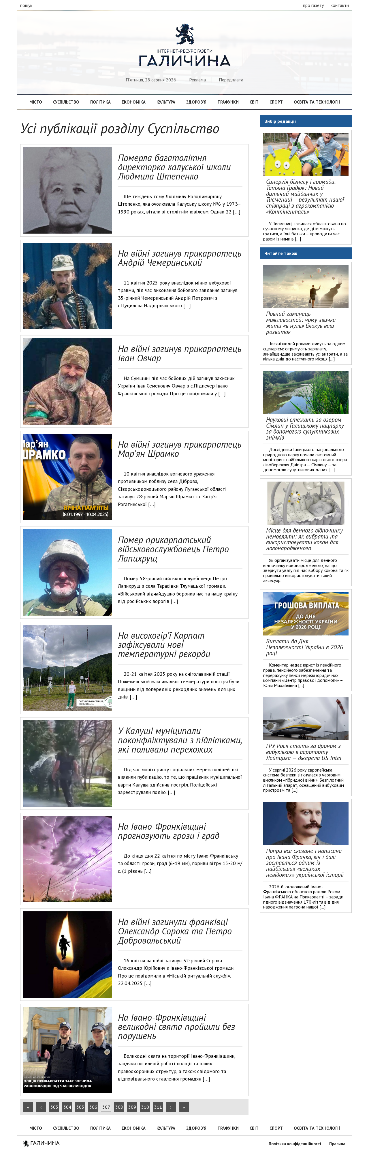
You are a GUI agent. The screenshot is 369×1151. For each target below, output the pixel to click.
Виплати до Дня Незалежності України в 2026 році (304, 647)
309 (132, 1107)
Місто (35, 102)
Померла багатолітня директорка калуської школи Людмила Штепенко (174, 167)
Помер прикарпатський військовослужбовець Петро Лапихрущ (173, 549)
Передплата (231, 80)
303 (54, 1107)
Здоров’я (196, 102)
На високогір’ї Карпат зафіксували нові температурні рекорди (164, 644)
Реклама (197, 80)
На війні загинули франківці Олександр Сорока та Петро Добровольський (175, 931)
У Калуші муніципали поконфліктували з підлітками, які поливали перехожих (179, 740)
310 (145, 1107)
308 (119, 1107)
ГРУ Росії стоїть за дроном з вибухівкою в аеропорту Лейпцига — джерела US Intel (304, 752)
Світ (254, 102)
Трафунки (228, 102)
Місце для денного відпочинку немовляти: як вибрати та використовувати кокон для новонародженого (304, 539)
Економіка (134, 102)
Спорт (276, 102)
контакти (340, 5)
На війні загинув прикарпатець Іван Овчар (179, 353)
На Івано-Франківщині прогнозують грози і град (168, 830)
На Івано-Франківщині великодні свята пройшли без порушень (176, 1026)
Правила (337, 1143)
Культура (166, 102)
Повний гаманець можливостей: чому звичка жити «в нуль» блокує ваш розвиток (301, 322)
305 (80, 1107)
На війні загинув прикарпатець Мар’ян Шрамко (179, 448)
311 (158, 1107)
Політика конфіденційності (295, 1143)
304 (67, 1107)
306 (93, 1107)
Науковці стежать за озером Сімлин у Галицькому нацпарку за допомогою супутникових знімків (305, 428)
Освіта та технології (317, 102)
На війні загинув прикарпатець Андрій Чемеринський (179, 257)
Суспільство (66, 102)
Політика (100, 102)
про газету (313, 5)
